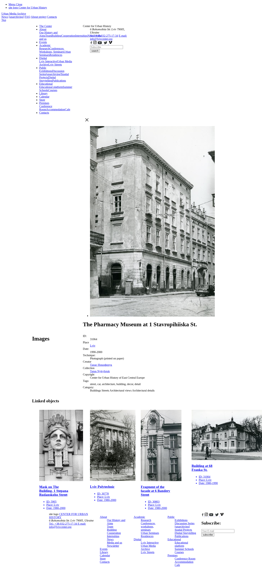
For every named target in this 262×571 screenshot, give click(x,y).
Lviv (92, 345)
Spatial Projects (183, 529)
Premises (44, 103)
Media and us (114, 542)
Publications (59, 80)
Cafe (67, 109)
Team (48, 35)
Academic (45, 45)
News (4, 16)
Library (43, 93)
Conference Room (45, 108)
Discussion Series (184, 523)
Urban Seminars (150, 532)
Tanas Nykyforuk (100, 371)
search (94, 51)
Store (42, 99)
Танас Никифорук (101, 364)
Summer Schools (184, 549)
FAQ (27, 16)
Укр (3, 20)
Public (42, 67)
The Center (45, 26)
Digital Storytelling (47, 79)
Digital (43, 58)
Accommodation (55, 109)
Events (43, 42)
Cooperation (68, 35)
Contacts (52, 16)
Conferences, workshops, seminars (148, 526)
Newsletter (113, 545)
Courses (52, 90)
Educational (46, 83)
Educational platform (51, 87)
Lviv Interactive (48, 61)
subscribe (208, 534)
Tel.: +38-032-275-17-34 (104, 35)
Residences (56, 54)
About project (38, 16)
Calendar (44, 96)
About (42, 29)
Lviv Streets (55, 64)
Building (56, 35)
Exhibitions (45, 70)
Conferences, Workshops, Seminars (51, 50)
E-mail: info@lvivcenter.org (108, 37)
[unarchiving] (16, 16)
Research (44, 48)
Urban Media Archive (13, 13)
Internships (113, 536)
